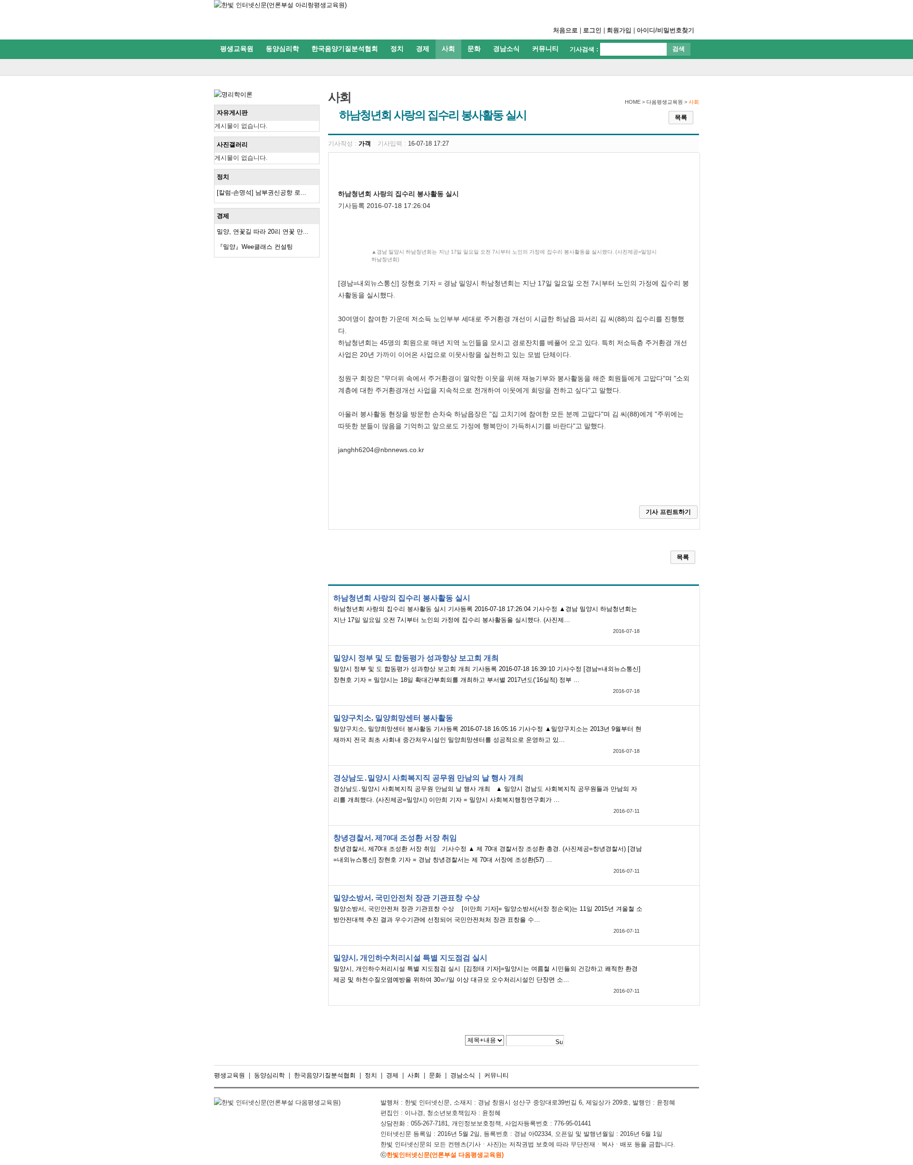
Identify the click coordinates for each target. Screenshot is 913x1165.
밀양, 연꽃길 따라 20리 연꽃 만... (263, 231)
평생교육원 (236, 48)
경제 (422, 48)
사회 (448, 48)
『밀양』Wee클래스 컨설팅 (255, 246)
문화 (474, 48)
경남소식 (506, 48)
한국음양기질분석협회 (344, 48)
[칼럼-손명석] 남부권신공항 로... (261, 192)
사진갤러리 (232, 144)
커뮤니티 (545, 48)
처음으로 (565, 30)
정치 (397, 48)
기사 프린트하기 (668, 511)
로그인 (592, 30)
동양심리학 (282, 48)
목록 (681, 117)
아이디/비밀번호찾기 (665, 30)
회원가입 (619, 30)
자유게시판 (232, 112)
